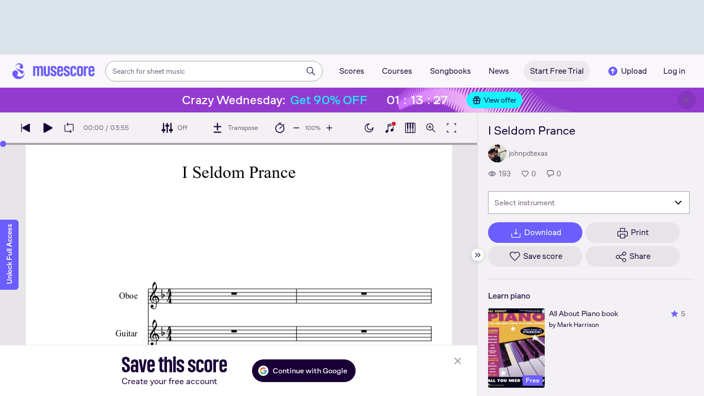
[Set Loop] (69, 128)
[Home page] (53, 71)
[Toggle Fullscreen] (451, 128)
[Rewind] (25, 128)
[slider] (3, 144)
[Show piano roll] (410, 128)
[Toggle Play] (47, 128)
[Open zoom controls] (431, 128)
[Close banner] (686, 100)
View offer (500, 100)
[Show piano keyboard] (389, 128)
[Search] (310, 71)
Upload (634, 71)
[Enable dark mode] (369, 128)
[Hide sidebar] (478, 255)
